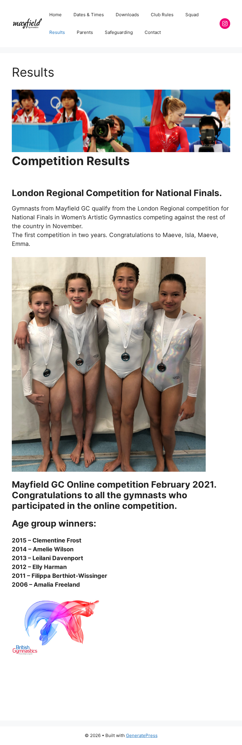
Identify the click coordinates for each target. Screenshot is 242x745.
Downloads (127, 14)
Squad (192, 14)
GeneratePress (142, 735)
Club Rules (162, 14)
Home (55, 14)
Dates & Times (88, 14)
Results (57, 32)
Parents (85, 32)
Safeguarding (119, 32)
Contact (153, 32)
